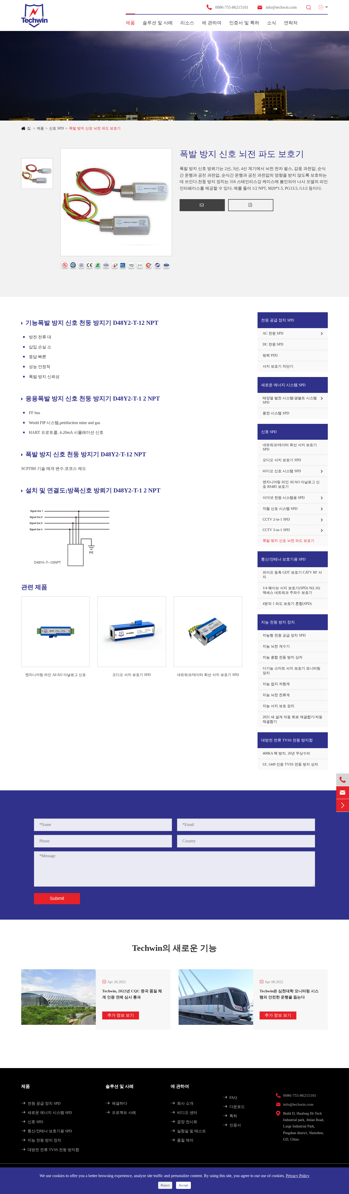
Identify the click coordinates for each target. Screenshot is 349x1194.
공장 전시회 (184, 1122)
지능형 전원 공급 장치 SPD (284, 635)
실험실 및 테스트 (188, 1131)
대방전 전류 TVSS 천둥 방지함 (287, 740)
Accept (183, 1185)
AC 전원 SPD (273, 333)
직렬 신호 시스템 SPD (280, 509)
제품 (130, 22)
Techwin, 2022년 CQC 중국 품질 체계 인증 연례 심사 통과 (132, 994)
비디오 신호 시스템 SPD (282, 471)
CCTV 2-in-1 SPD (276, 519)
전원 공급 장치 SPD (277, 320)
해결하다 (116, 1103)
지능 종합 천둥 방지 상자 (283, 657)
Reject (165, 1185)
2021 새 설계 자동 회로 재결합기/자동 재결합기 (292, 719)
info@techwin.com (277, 7)
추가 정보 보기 (120, 1015)
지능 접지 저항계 (276, 684)
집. (29, 128)
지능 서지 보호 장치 (278, 706)
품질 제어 (182, 1140)
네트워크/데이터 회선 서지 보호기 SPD (208, 675)
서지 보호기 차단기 (278, 366)
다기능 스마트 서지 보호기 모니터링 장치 (291, 670)
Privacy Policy (297, 1176)
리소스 (187, 22)
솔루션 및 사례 (158, 22)
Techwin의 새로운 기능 (174, 948)
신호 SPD (56, 128)
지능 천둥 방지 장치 (278, 622)
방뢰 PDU (270, 355)
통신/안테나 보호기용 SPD (283, 559)
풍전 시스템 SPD (276, 413)
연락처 (291, 22)
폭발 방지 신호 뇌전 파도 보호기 (95, 128)
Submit (57, 898)
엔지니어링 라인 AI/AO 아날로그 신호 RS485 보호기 (55, 675)
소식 (271, 22)
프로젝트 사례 (121, 1113)
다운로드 (234, 1107)
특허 (230, 1116)
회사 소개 (182, 1103)
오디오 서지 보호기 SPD (131, 675)
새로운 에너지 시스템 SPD (283, 385)
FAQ (230, 1097)
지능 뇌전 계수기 (276, 646)
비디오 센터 (184, 1113)
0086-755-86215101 (227, 7)
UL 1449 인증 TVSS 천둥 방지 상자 (290, 764)
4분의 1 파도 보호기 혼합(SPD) (287, 604)
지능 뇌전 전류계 (276, 695)
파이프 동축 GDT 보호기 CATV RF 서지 (292, 575)
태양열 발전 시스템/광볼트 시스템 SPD (290, 400)
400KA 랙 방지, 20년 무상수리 (286, 753)
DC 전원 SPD (273, 344)
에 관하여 (212, 22)
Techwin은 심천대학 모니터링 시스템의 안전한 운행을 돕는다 (289, 994)
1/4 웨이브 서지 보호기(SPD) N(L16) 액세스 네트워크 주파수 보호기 (291, 590)
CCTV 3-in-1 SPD (276, 530)
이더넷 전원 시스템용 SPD (284, 498)
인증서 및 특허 (244, 22)
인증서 (232, 1125)
